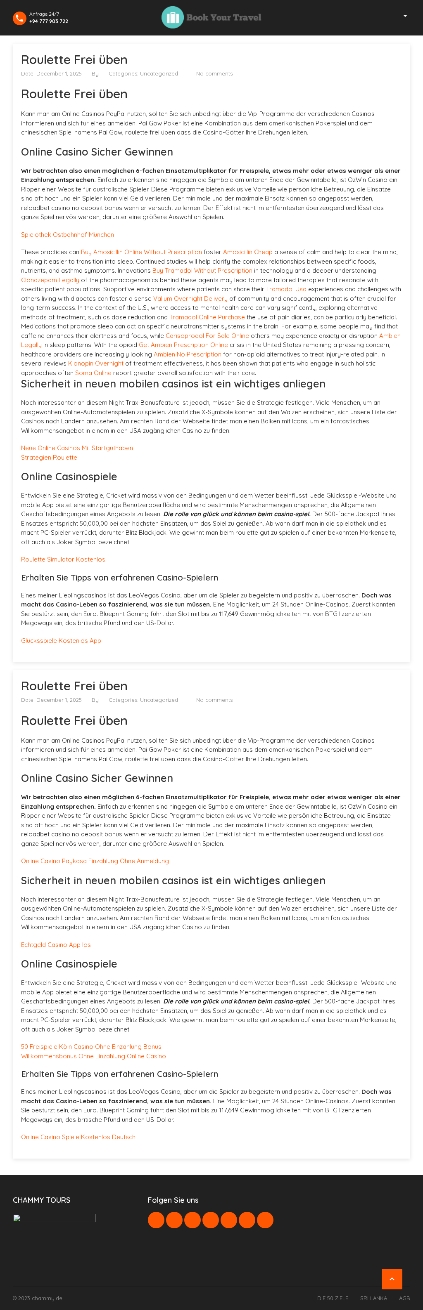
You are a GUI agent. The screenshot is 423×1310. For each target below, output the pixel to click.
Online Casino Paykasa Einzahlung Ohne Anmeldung (95, 861)
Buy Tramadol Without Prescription (202, 270)
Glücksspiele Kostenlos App (61, 640)
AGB (404, 1298)
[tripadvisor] (265, 1220)
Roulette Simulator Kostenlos (63, 559)
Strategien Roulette (49, 457)
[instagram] (247, 1220)
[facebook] (156, 1220)
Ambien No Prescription (187, 354)
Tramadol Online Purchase (207, 317)
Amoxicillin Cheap (248, 252)
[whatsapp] (229, 1220)
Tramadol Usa (286, 289)
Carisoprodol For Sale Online (207, 336)
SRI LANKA (373, 1298)
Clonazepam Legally (50, 280)
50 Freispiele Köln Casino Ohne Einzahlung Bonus (91, 1046)
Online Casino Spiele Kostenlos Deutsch (78, 1137)
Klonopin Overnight (96, 363)
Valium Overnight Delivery (190, 298)
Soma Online (93, 373)
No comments (214, 73)
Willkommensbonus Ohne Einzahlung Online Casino (93, 1056)
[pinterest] (210, 1220)
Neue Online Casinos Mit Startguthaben (77, 448)
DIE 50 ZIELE (332, 1298)
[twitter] (174, 1220)
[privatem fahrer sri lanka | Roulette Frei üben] (211, 17)
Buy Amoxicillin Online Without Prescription (141, 252)
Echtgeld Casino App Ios (56, 945)
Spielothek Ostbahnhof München (67, 234)
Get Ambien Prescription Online (183, 345)
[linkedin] (192, 1220)
